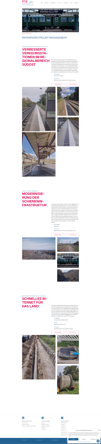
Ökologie (43, 427)
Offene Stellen (25, 422)
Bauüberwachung (45, 424)
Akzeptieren (73, 439)
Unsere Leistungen (46, 421)
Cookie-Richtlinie (79, 441)
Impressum (89, 441)
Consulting (44, 429)
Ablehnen (84, 439)
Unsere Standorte (65, 421)
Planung (43, 422)
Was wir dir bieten (25, 424)
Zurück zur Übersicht (26, 33)
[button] (98, 430)
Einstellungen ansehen (94, 439)
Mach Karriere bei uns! (27, 421)
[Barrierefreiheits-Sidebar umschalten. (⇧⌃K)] (98, 441)
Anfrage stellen (57, 84)
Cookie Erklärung (54, 440)
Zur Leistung (72, 84)
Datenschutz (85, 441)
